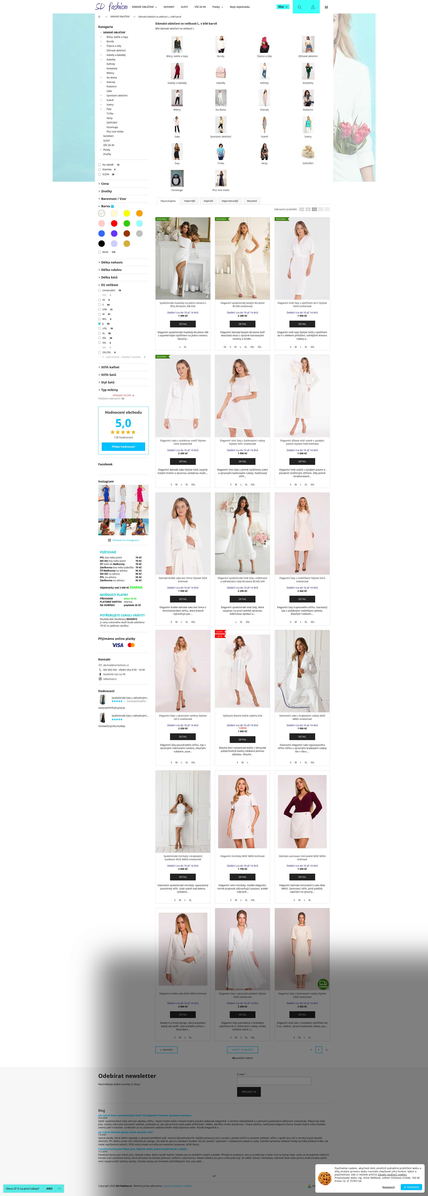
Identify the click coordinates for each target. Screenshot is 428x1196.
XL (106, 333)
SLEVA (108, 174)
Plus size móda (115, 131)
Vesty (110, 118)
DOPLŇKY (112, 122)
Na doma (112, 77)
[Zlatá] (126, 243)
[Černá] (101, 243)
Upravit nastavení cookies (177, 1185)
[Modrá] (101, 233)
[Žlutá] (126, 213)
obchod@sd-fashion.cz (116, 665)
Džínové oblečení (116, 50)
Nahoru (168, 1049)
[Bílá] (101, 213)
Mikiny (110, 73)
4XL (106, 347)
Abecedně (252, 200)
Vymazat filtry (122, 395)
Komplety (112, 68)
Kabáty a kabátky (116, 55)
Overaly (111, 82)
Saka (109, 91)
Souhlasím (413, 1187)
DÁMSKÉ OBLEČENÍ (114, 32)
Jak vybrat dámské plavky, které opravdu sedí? (125, 1132)
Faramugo (112, 127)
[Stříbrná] (114, 243)
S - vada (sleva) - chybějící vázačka (123, 357)
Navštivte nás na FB (114, 674)
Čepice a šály (114, 45)
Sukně (110, 100)
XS (106, 299)
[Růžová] (101, 223)
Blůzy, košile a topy (117, 37)
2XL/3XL (109, 352)
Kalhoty (111, 63)
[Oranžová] (139, 213)
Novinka (109, 169)
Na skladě (110, 164)
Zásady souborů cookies (392, 1174)
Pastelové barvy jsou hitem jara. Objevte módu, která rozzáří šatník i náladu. (143, 1149)
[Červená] (114, 223)
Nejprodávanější (230, 200)
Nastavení (388, 1187)
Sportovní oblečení (117, 95)
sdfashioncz (110, 679)
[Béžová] (114, 213)
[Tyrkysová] (139, 223)
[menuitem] (144, 7)
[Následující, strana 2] (318, 1049)
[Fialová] (114, 233)
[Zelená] (126, 223)
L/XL (107, 328)
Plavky (106, 149)
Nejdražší (208, 200)
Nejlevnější (189, 200)
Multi (108, 252)
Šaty (109, 109)
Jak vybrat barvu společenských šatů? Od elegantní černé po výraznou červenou (144, 1115)
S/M (107, 309)
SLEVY (106, 140)
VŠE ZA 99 (108, 145)
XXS (106, 295)
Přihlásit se (249, 1091)
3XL (106, 342)
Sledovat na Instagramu (126, 540)
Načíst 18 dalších (243, 1049)
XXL (107, 338)
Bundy (110, 41)
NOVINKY (108, 136)
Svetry (110, 104)
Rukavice (112, 86)
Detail (183, 324)
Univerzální (111, 290)
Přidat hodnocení (123, 447)
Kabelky (111, 59)
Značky (107, 154)
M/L (106, 318)
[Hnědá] (126, 233)
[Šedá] (139, 233)
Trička (110, 113)
